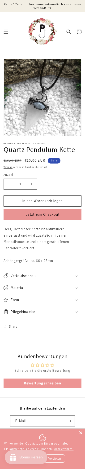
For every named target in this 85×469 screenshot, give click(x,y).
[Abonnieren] (69, 420)
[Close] (80, 432)
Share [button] (13, 326)
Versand (8, 166)
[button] (6, 32)
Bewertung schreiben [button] (42, 383)
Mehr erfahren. (63, 449)
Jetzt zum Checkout (43, 214)
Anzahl (8, 175)
